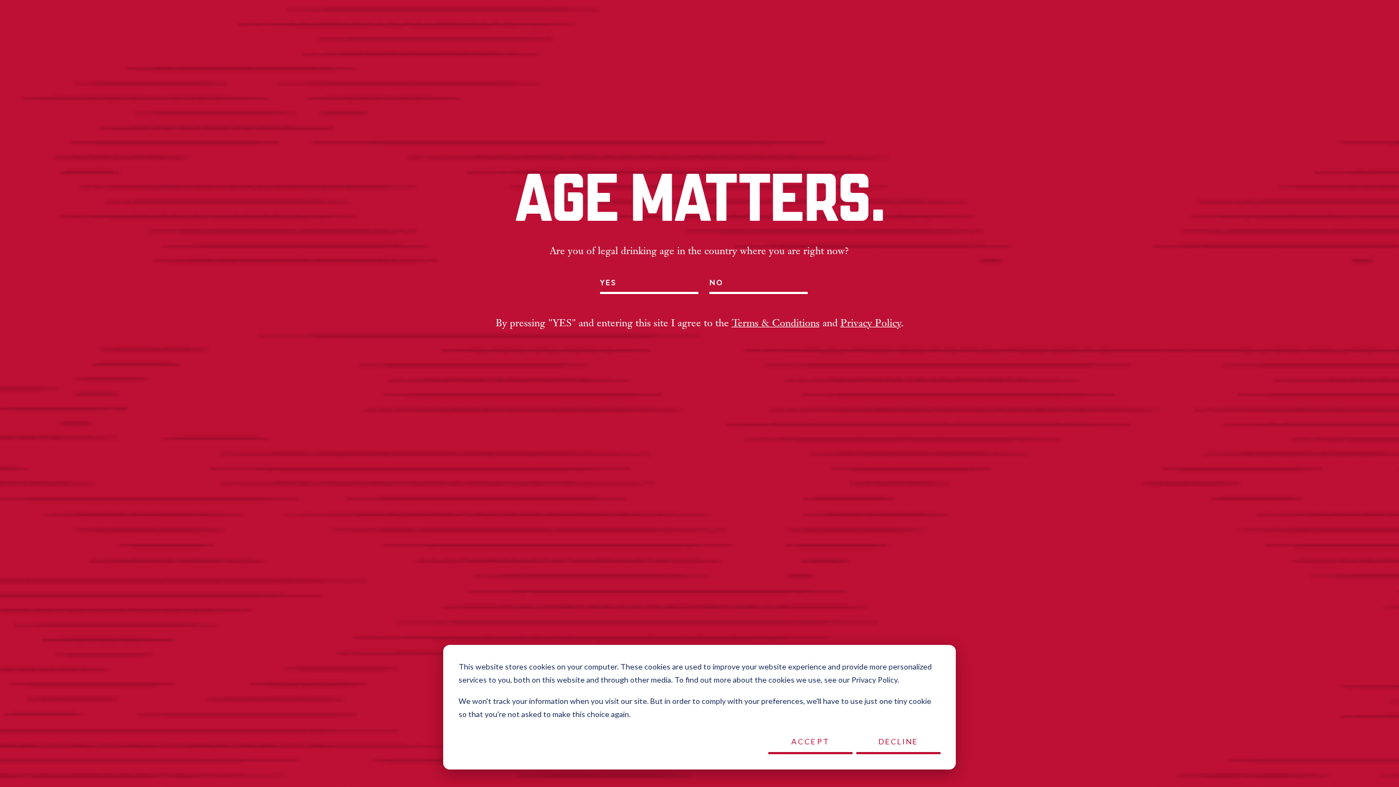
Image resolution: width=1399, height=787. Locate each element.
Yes (608, 283)
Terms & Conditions (776, 324)
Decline (899, 741)
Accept (810, 741)
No (716, 283)
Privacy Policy (870, 324)
